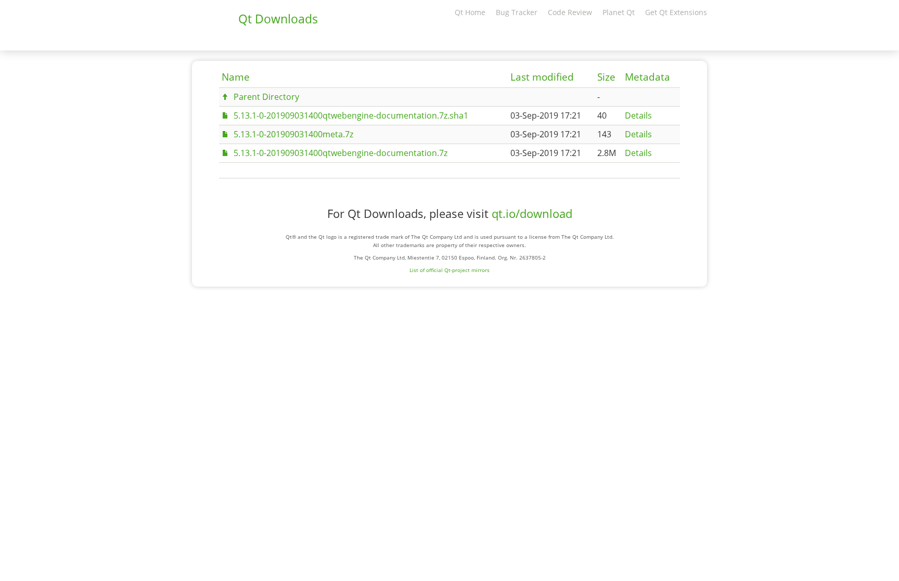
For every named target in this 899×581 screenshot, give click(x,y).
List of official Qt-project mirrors (449, 270)
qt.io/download (532, 213)
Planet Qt (618, 12)
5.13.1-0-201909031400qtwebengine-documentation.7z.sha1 (351, 115)
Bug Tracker (516, 12)
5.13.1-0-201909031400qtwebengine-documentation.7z (340, 153)
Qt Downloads (278, 18)
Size (606, 77)
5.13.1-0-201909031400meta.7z (293, 134)
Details (638, 115)
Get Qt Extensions (676, 12)
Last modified (542, 77)
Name (236, 77)
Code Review (570, 12)
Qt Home (470, 12)
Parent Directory (266, 96)
